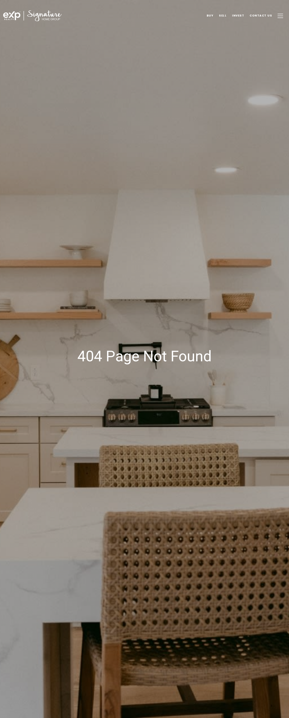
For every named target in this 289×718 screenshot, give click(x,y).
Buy (210, 16)
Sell (223, 16)
